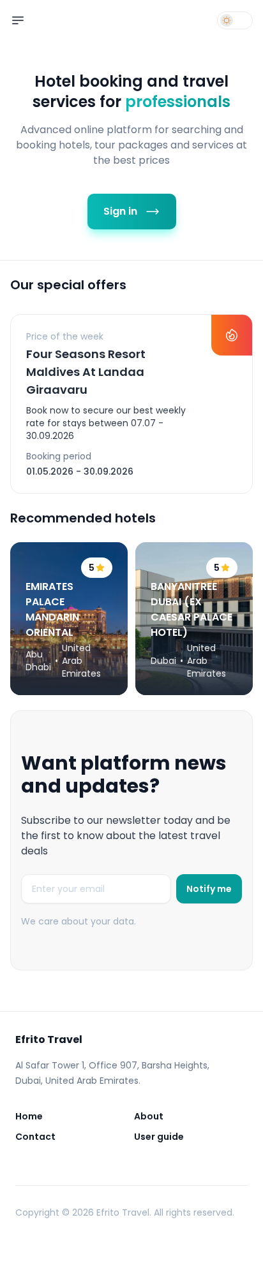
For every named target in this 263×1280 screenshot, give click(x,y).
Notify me (209, 888)
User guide (159, 1136)
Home (29, 1116)
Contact (35, 1136)
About (148, 1116)
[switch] (235, 20)
